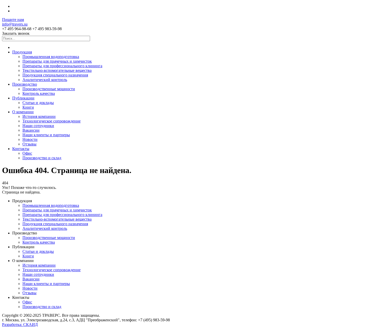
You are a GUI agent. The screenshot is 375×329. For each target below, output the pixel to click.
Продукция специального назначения (55, 75)
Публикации (23, 98)
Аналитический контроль (44, 79)
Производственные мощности (48, 89)
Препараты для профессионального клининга (62, 66)
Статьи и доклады (38, 102)
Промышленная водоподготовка (50, 56)
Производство (24, 84)
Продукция (22, 52)
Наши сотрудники (38, 125)
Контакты (20, 148)
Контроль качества (38, 93)
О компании (23, 112)
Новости (30, 139)
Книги (28, 107)
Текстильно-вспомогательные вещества (57, 70)
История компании (39, 116)
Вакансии (31, 130)
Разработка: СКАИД (20, 324)
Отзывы (29, 144)
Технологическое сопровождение (51, 121)
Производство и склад (41, 158)
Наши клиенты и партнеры (46, 135)
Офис (27, 153)
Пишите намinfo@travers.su (15, 21)
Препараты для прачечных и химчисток (57, 61)
